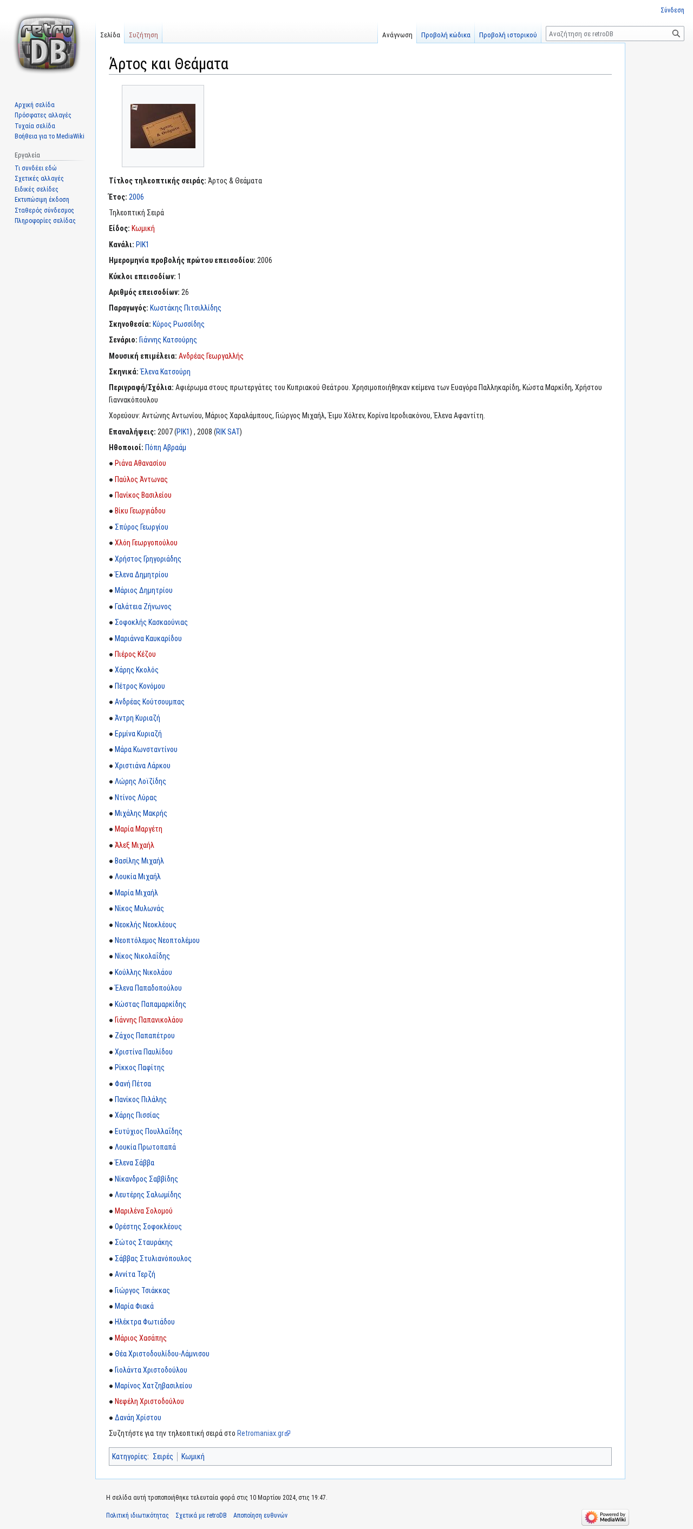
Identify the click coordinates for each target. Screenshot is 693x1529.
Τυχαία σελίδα (35, 126)
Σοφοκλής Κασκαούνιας (151, 622)
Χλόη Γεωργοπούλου (146, 542)
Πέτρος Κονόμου (140, 686)
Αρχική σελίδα (35, 105)
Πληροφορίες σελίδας (45, 221)
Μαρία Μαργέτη (138, 829)
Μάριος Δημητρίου (144, 590)
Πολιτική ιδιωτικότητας (137, 1515)
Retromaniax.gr (260, 1433)
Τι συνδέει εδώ (36, 168)
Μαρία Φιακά (134, 1306)
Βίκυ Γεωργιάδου (140, 510)
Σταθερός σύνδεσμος (44, 210)
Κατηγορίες (129, 1456)
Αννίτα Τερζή (135, 1274)
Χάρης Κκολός (137, 669)
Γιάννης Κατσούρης (168, 339)
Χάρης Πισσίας (137, 1115)
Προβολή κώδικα (445, 35)
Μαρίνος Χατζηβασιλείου (153, 1385)
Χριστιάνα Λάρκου (143, 765)
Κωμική (143, 228)
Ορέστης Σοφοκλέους (148, 1226)
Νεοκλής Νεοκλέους (145, 924)
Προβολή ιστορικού (508, 35)
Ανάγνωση (397, 35)
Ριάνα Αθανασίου (140, 463)
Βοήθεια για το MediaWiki (49, 136)
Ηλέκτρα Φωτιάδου (145, 1321)
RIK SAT (228, 431)
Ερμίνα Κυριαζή (138, 733)
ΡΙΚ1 (142, 244)
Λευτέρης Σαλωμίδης (148, 1194)
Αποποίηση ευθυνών (260, 1515)
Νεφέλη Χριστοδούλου (149, 1401)
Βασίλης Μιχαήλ (139, 860)
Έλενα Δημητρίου (141, 574)
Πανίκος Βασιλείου (143, 495)
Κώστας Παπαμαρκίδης (150, 1004)
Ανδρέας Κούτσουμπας (150, 701)
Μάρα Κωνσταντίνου (146, 749)
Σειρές (163, 1456)
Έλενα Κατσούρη (165, 371)
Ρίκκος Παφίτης (140, 1067)
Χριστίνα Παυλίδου (144, 1051)
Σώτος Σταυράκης (144, 1242)
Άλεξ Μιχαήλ (134, 845)
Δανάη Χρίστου (138, 1417)
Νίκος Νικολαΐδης (142, 956)
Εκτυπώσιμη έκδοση (42, 199)
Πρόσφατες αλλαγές (43, 115)
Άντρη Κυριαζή (137, 718)
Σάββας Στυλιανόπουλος (153, 1258)
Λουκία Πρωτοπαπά (145, 1147)
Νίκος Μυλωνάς (139, 908)
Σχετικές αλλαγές (39, 178)
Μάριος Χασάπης (141, 1338)
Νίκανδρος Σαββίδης (146, 1179)
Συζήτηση (143, 35)
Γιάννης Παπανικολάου (149, 1020)
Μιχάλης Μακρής (141, 813)
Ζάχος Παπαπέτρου (145, 1035)
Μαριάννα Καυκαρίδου (148, 638)
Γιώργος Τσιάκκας (142, 1290)
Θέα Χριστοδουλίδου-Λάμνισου (162, 1353)
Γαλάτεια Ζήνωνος (143, 606)
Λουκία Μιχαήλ (138, 876)
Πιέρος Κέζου (135, 654)
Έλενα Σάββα (134, 1162)
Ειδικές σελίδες (36, 189)
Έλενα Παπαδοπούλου (148, 988)
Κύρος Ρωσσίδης (179, 324)
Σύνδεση (672, 10)
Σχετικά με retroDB (201, 1515)
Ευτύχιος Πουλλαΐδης (148, 1131)
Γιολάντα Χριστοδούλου (151, 1370)
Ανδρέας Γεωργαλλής (211, 356)
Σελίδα (110, 35)
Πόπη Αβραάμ (165, 447)
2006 (136, 197)
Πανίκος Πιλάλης (141, 1099)
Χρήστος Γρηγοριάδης (148, 559)
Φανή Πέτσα (133, 1083)
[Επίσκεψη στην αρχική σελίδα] (47, 43)
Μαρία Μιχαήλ (136, 892)
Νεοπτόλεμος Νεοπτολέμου (157, 940)
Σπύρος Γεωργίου (141, 527)
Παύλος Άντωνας (141, 479)
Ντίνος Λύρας (136, 797)
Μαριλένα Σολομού (144, 1211)
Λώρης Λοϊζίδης (140, 781)
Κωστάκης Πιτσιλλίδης (185, 308)
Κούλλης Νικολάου (143, 972)
